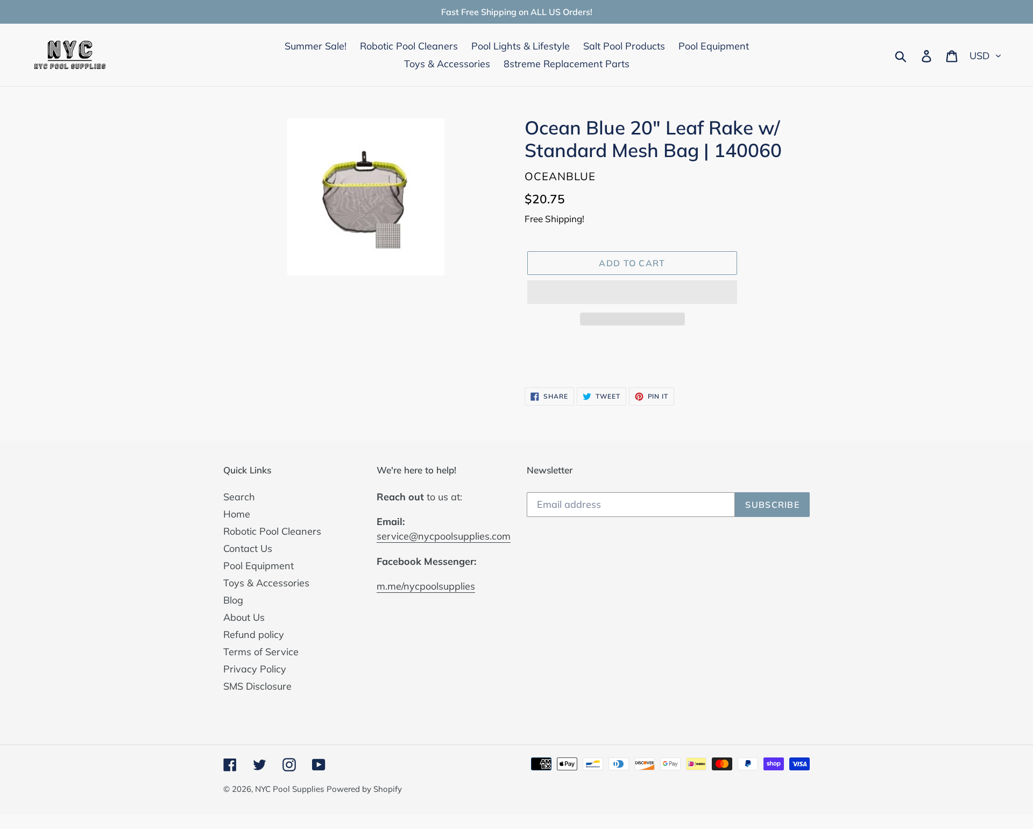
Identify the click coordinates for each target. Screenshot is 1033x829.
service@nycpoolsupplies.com (444, 536)
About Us (244, 617)
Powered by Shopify (364, 789)
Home (236, 514)
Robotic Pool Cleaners (272, 531)
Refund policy (253, 634)
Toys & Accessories (266, 583)
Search (239, 497)
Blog (233, 600)
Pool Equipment (258, 565)
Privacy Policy (254, 669)
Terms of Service (261, 652)
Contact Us (247, 548)
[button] (632, 292)
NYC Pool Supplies (289, 789)
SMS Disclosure (257, 686)
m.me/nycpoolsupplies (426, 586)
